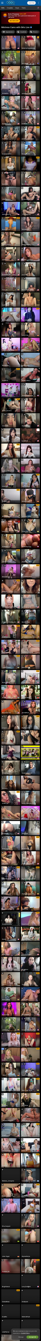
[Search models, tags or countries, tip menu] (38, 8)
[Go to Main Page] (12, 3)
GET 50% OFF (14, 21)
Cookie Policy (25, 1333)
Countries (23, 32)
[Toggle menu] (2, 3)
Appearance (10, 32)
